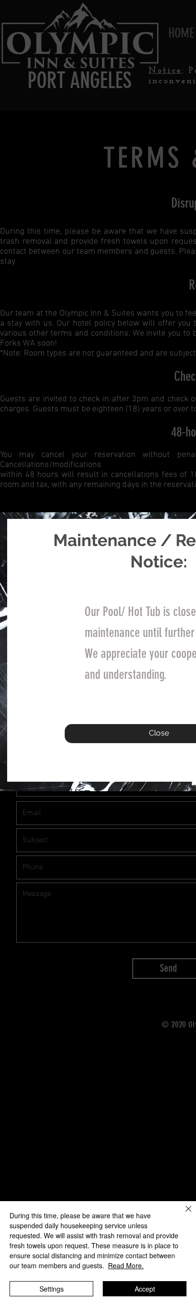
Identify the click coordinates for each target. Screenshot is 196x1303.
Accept (145, 1288)
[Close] (182, 1214)
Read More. (126, 1265)
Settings (51, 1288)
